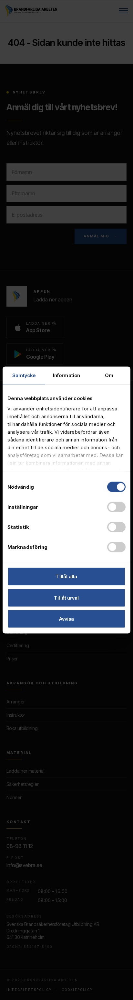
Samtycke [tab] (24, 375)
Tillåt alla (66, 576)
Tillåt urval (66, 597)
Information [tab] (66, 375)
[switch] (116, 507)
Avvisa (66, 619)
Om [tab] (109, 375)
